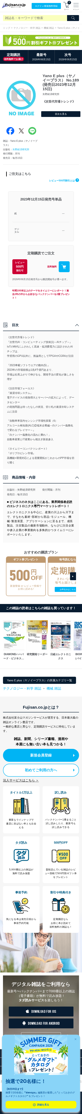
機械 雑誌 (49, 28)
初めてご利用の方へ (41, 770)
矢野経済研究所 (21, 149)
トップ (6, 28)
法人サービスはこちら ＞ (21, 780)
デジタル (16, 230)
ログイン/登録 (46, 6)
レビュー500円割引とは (63, 180)
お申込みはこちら (68, 589)
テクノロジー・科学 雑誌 (27, 28)
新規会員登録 (41, 755)
